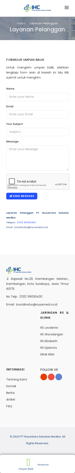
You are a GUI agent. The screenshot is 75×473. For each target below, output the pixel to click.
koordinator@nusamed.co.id (36, 304)
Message (12, 141)
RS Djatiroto (48, 348)
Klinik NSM (47, 354)
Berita (10, 393)
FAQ (9, 406)
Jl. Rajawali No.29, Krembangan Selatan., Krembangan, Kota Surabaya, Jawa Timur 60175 (37, 284)
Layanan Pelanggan (44, 23)
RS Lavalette (49, 328)
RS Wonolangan (51, 334)
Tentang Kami (16, 379)
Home (21, 23)
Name (10, 88)
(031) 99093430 (26, 222)
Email (9, 106)
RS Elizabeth (49, 341)
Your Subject (14, 124)
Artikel (10, 399)
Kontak (11, 386)
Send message (23, 196)
